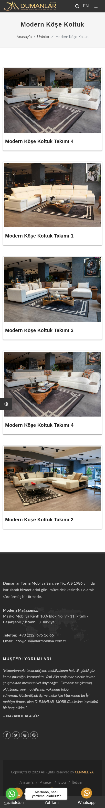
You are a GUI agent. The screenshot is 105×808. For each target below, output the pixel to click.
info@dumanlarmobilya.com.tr (40, 641)
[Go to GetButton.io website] (12, 803)
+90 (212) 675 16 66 (36, 635)
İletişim (77, 782)
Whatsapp (86, 802)
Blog (62, 782)
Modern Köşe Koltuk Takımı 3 (39, 330)
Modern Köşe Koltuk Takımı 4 (39, 141)
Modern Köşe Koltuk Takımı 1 (39, 235)
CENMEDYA (84, 772)
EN (85, 6)
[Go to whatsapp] (12, 794)
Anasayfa (24, 37)
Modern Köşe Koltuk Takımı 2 (39, 519)
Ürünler (43, 37)
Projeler (46, 782)
